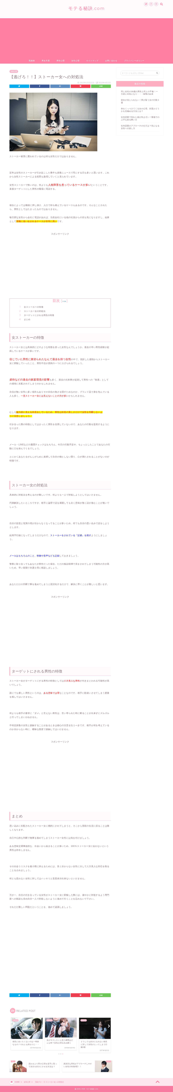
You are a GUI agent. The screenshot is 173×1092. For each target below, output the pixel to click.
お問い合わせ (111, 60)
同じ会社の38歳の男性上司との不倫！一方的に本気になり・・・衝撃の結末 (139, 92)
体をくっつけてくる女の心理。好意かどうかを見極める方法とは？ (140, 110)
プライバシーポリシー (134, 60)
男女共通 (46, 60)
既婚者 (32, 60)
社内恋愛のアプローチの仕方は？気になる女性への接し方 (140, 127)
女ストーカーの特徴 (33, 307)
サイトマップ (92, 60)
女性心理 (75, 60)
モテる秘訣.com (86, 8)
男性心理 (60, 60)
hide (64, 301)
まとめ (27, 319)
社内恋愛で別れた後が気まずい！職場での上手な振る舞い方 (140, 118)
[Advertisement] (86, 37)
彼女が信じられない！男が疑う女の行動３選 (140, 101)
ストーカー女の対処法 (35, 311)
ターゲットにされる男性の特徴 (39, 315)
